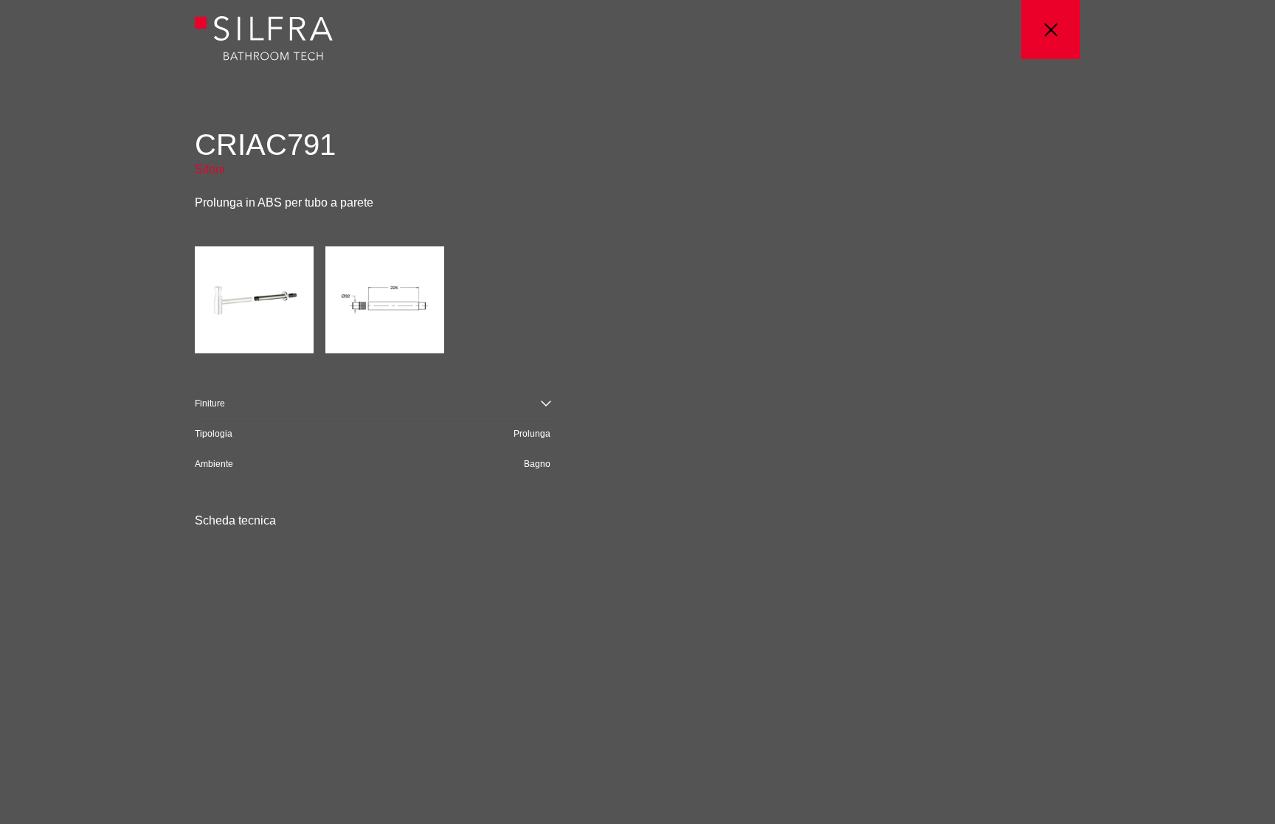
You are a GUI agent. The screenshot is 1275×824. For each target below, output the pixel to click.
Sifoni (210, 169)
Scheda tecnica (235, 521)
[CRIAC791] (254, 298)
